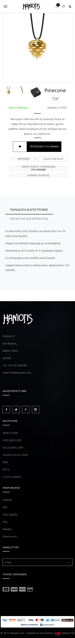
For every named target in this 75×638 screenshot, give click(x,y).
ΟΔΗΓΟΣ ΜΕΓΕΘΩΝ (53, 158)
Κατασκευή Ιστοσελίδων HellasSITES (51, 633)
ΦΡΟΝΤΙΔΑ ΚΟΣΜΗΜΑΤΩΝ (29, 219)
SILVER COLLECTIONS (15, 455)
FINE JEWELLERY (12, 440)
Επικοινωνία (10, 536)
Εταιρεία (7, 499)
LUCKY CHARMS (12, 476)
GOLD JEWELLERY (13, 447)
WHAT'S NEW (10, 433)
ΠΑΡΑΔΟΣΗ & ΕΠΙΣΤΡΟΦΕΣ (29, 210)
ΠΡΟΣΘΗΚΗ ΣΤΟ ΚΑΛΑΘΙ (44, 146)
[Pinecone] (37, 48)
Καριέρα (7, 529)
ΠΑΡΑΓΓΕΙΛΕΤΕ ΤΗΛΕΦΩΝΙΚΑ (38, 168)
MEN (5, 462)
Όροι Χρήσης (10, 514)
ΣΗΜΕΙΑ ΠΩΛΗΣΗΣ (38, 175)
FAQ (5, 521)
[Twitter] (16, 409)
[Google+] (25, 409)
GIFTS (6, 469)
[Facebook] (6, 409)
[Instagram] (35, 409)
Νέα (5, 507)
